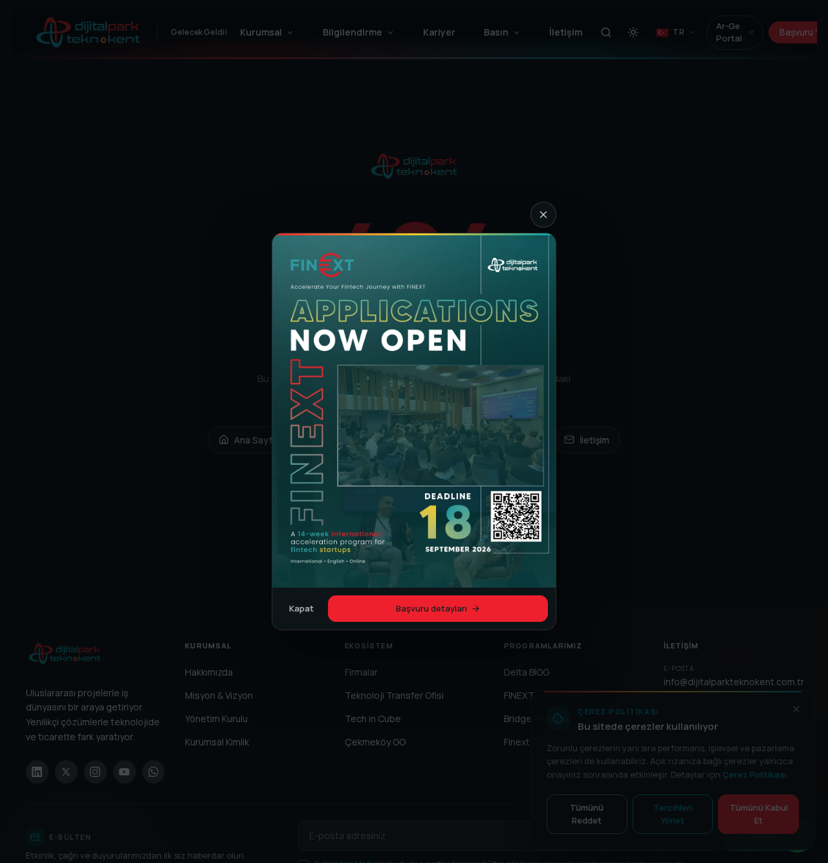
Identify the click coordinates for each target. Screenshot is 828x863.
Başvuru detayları (431, 608)
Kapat (301, 608)
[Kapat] (543, 215)
